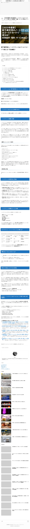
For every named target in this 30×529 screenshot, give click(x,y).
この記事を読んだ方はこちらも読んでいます (11, 82)
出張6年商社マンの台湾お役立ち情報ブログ (15, 0)
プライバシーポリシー (16, 524)
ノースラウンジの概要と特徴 (7, 70)
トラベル (3, 20)
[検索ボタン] (29, 1)
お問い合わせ (11, 524)
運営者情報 (8, 524)
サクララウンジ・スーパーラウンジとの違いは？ (10, 77)
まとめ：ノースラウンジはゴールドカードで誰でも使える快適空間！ (13, 81)
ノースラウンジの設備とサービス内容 (9, 75)
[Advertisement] (15, 8)
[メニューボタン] (1, 1)
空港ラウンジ (6, 20)
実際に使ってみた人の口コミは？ (8, 78)
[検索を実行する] (28, 521)
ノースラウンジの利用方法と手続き (8, 74)
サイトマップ (21, 524)
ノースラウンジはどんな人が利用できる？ (9, 69)
